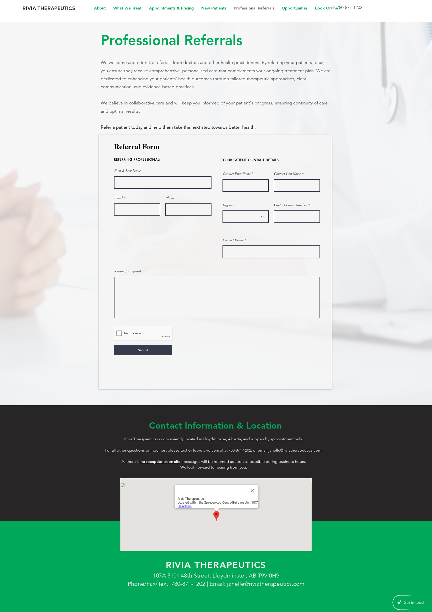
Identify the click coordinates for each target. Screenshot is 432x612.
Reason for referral (127, 271)
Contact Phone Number (290, 205)
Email (118, 198)
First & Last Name (127, 170)
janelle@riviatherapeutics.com (295, 450)
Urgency (228, 205)
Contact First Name (236, 173)
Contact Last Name (287, 173)
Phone (170, 198)
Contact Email (233, 240)
